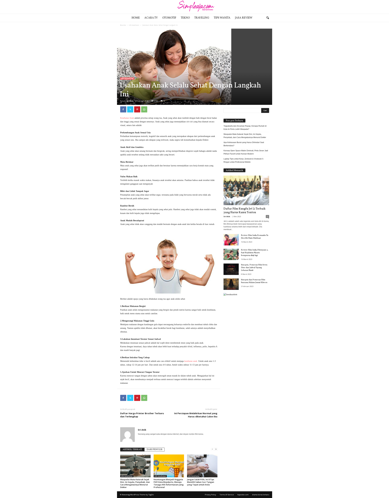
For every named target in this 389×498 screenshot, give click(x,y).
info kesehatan (134, 25)
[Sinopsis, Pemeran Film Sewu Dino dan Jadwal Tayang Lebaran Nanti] (231, 269)
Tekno (185, 18)
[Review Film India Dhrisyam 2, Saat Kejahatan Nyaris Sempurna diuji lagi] (231, 254)
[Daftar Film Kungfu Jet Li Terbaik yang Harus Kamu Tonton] (246, 190)
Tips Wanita (222, 18)
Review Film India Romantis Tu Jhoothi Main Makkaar (254, 236)
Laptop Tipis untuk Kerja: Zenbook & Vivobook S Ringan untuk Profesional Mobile (243, 160)
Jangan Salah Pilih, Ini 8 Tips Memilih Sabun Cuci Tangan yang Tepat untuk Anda (200, 482)
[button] (267, 18)
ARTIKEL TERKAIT (132, 449)
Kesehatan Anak (127, 118)
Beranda (123, 25)
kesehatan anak (190, 361)
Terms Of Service (227, 494)
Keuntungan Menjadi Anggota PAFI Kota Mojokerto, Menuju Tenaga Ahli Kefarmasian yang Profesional (169, 483)
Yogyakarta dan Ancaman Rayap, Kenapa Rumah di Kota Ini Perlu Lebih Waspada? (245, 127)
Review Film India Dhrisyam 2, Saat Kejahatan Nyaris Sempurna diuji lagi (254, 253)
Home (136, 18)
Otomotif (169, 18)
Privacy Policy (210, 494)
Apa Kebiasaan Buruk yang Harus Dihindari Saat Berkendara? (244, 144)
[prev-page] (212, 449)
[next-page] (215, 449)
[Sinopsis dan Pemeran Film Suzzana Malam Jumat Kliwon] (231, 284)
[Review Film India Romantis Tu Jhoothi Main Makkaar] (231, 239)
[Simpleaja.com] (194, 7)
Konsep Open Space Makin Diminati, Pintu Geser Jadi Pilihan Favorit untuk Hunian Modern (246, 152)
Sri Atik (129, 101)
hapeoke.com (243, 494)
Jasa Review (243, 18)
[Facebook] (123, 109)
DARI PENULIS (154, 449)
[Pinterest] (137, 109)
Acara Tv (151, 18)
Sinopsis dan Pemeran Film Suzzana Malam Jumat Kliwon (254, 281)
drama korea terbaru (260, 494)
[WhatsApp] (144, 109)
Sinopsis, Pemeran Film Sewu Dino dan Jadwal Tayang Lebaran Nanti (254, 268)
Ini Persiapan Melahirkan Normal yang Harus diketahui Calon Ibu (195, 415)
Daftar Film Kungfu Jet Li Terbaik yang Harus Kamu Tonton (244, 210)
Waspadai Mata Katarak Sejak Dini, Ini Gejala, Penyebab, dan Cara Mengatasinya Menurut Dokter (135, 483)
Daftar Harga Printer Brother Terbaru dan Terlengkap (142, 415)
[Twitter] (130, 109)
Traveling (201, 18)
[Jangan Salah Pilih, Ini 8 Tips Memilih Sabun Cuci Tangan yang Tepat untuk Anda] (202, 465)
